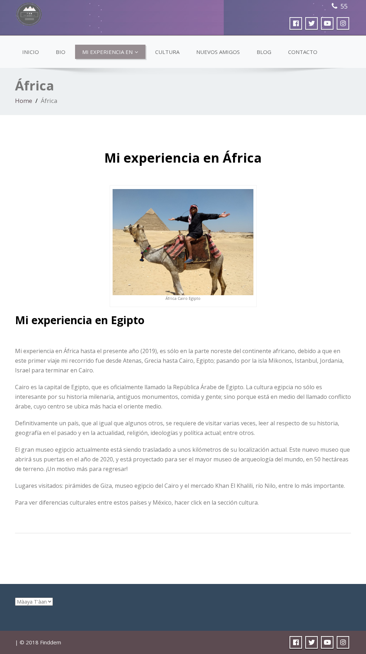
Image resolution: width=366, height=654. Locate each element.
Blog (264, 51)
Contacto (302, 51)
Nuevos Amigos (218, 51)
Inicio (30, 51)
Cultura (167, 51)
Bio (60, 51)
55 (343, 6)
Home (23, 100)
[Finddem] (29, 12)
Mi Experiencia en (107, 51)
